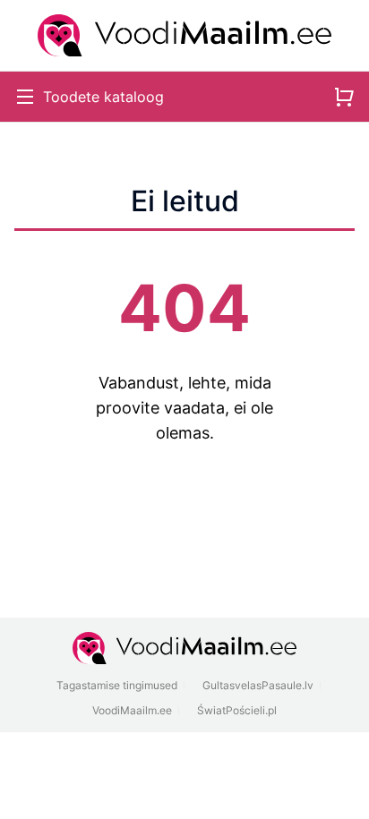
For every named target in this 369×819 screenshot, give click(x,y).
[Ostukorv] (344, 96)
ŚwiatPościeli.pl (237, 710)
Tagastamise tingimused (116, 685)
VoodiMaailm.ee (132, 710)
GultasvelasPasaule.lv (257, 685)
